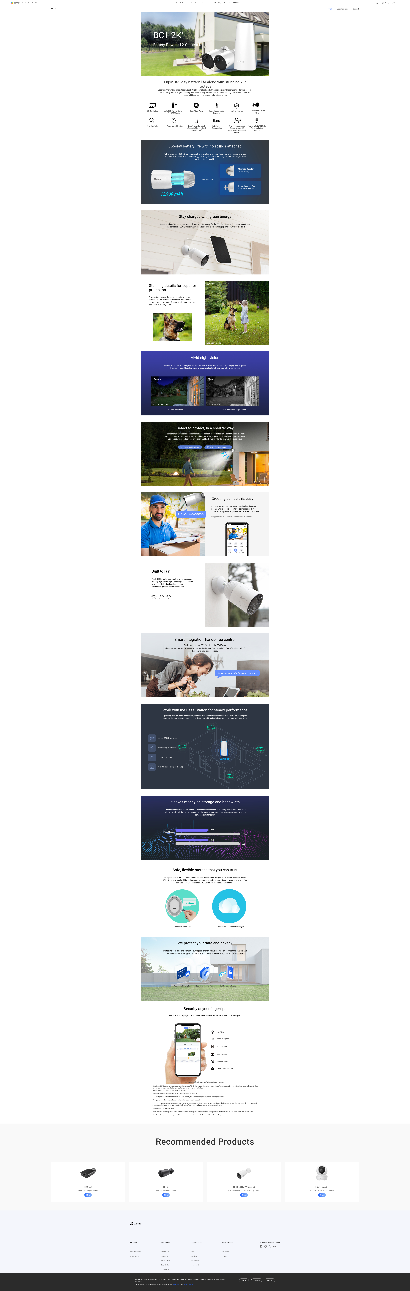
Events (224, 1256)
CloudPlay (217, 3)
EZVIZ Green (165, 1269)
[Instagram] (266, 1246)
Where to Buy (165, 1260)
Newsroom (225, 1252)
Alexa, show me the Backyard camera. (237, 673)
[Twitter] (270, 1246)
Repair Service (195, 1260)
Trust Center (165, 1265)
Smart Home (195, 3)
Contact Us (164, 1256)
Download (193, 1256)
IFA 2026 (236, 3)
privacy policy (188, 1284)
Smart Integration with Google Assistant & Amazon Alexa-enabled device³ (237, 129)
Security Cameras (182, 3)
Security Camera (135, 1252)
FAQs (192, 1252)
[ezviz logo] (15, 3)
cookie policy (176, 1284)
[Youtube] (275, 1246)
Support (227, 3)
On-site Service (195, 1265)
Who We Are (165, 1252)
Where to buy (207, 3)
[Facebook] (261, 1246)
